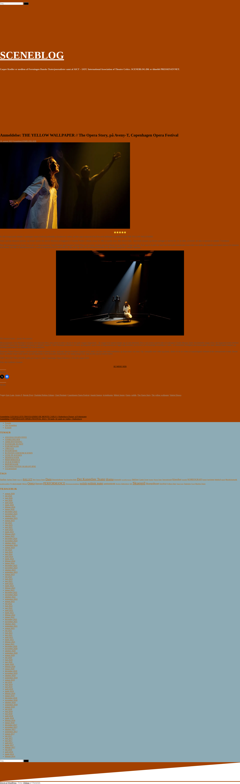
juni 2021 (8, 633)
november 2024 (11, 541)
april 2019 (9, 689)
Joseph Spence (96, 395)
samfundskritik (109, 484)
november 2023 (11, 568)
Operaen (39, 483)
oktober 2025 (10, 516)
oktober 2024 (10, 543)
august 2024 (10, 547)
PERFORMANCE (12, 460)
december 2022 (11, 592)
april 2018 (9, 716)
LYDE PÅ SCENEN (13, 455)
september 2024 (11, 545)
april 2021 (9, 637)
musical (218, 479)
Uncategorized (10, 469)
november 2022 (11, 595)
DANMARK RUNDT (14, 444)
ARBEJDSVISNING (13, 442)
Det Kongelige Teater (91, 479)
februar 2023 (10, 588)
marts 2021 (9, 640)
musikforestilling (5, 484)
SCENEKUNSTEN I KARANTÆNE (20, 466)
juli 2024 (8, 550)
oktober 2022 (10, 597)
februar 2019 (10, 693)
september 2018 (11, 705)
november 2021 (11, 622)
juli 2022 (8, 604)
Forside (8, 423)
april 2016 (9, 752)
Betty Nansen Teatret (39, 480)
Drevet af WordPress (8, 783)
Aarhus (3, 479)
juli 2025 (8, 523)
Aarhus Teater (12, 480)
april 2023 (9, 583)
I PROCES (9, 448)
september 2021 (11, 626)
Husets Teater (158, 480)
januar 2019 (9, 696)
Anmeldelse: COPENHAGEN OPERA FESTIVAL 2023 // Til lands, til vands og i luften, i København (41, 419)
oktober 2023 (10, 570)
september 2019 (11, 678)
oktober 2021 (10, 624)
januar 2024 (9, 563)
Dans (49, 479)
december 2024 (11, 538)
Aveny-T (18, 395)
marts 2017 (9, 745)
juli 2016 (8, 750)
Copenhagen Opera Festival (78, 395)
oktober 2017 (10, 729)
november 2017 (11, 727)
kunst (204, 480)
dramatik (117, 480)
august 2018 (10, 707)
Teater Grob (180, 484)
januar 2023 (9, 590)
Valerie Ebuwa (175, 395)
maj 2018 (8, 714)
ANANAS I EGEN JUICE (16, 437)
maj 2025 (8, 527)
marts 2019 (9, 691)
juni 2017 (8, 738)
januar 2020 (9, 669)
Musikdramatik (231, 480)
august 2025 (10, 521)
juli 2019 (8, 682)
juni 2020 (8, 660)
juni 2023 (8, 579)
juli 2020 (8, 657)
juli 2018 (8, 709)
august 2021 (10, 628)
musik (223, 480)
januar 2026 (9, 509)
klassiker (177, 479)
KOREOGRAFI (195, 479)
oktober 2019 (10, 675)
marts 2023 (9, 586)
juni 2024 (8, 552)
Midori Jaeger (119, 395)
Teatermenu (187, 484)
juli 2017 (8, 736)
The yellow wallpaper (160, 395)
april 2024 (9, 556)
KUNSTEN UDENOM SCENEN (19, 453)
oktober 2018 (10, 702)
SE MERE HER (120, 366)
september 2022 (11, 599)
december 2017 (11, 725)
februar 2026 (10, 507)
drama (110, 479)
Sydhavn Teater (171, 484)
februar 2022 (10, 615)
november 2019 (11, 673)
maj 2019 (8, 687)
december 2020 (11, 646)
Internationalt (167, 480)
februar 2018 (10, 720)
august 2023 (10, 574)
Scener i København (122, 484)
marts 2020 (9, 664)
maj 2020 (8, 662)
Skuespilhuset (152, 483)
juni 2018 (8, 711)
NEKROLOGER (12, 457)
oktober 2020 (10, 651)
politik (133, 395)
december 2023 (11, 565)
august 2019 (10, 680)
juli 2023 (8, 577)
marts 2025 (9, 532)
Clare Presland (60, 395)
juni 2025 (8, 525)
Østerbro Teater (200, 484)
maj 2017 (8, 741)
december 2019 (11, 671)
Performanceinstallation (72, 484)
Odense (24, 484)
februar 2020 (10, 666)
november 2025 (11, 514)
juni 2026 (8, 498)
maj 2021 (8, 635)
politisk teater (95, 483)
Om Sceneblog (11, 425)
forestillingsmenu (127, 479)
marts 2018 (9, 718)
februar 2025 (10, 534)
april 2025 (9, 529)
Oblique (26, 783)
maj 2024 (8, 554)
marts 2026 (9, 505)
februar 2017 (10, 747)
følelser (135, 479)
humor (151, 480)
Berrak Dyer (28, 395)
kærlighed (210, 480)
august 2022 (10, 601)
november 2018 (11, 700)
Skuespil (139, 483)
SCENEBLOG (32, 55)
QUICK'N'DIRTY (12, 462)
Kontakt (8, 428)
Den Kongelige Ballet (70, 480)
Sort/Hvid (163, 484)
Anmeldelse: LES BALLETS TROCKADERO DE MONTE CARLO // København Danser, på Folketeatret (43, 417)
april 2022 (9, 610)
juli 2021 (8, 631)
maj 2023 (8, 581)
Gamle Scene (143, 480)
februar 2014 (10, 756)
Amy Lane (10, 395)
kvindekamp (108, 395)
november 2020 (11, 649)
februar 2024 (10, 561)
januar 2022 (9, 617)
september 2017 (11, 732)
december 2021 (11, 619)
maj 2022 (8, 608)
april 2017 (9, 743)
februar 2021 (10, 642)
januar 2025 (9, 536)
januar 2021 (9, 644)
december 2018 (11, 698)
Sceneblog (17, 141)
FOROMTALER (12, 446)
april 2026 (9, 503)
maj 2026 (8, 500)
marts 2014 (9, 754)
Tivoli (193, 484)
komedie (184, 480)
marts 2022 (9, 613)
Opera (128, 395)
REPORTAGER (11, 464)
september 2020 (11, 653)
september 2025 (11, 518)
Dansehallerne (57, 480)
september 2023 (11, 572)
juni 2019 (8, 684)
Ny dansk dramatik (16, 484)
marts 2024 (9, 559)
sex (131, 484)
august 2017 (10, 734)
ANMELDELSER (28, 141)
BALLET (27, 479)
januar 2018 (9, 723)
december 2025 (11, 512)
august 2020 (10, 655)
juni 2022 (8, 606)
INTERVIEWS (11, 451)
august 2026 (10, 494)
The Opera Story (143, 395)
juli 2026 (8, 496)
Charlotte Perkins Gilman (44, 395)
